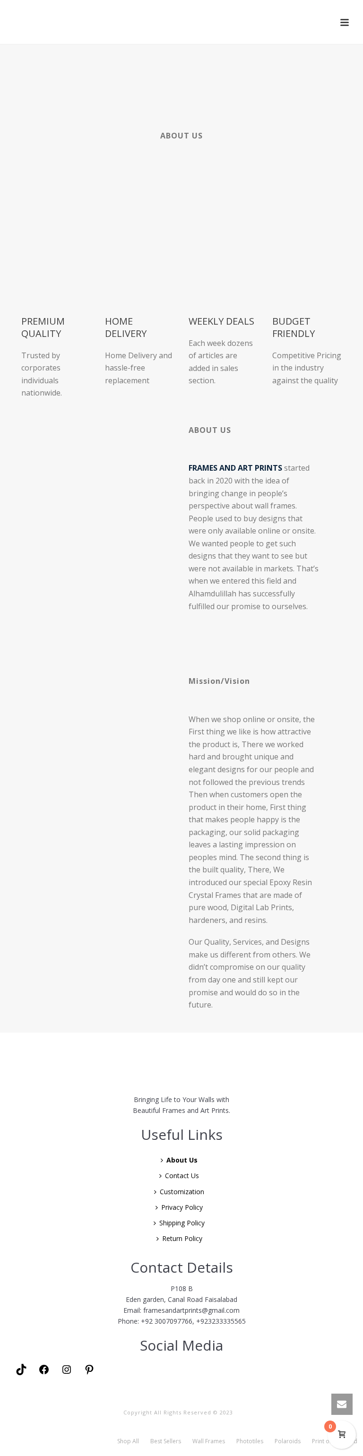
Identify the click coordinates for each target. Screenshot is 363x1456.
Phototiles (249, 1441)
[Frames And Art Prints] (182, 21)
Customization (182, 1191)
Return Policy (182, 1238)
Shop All (128, 1441)
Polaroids (288, 1441)
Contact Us (182, 1175)
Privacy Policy (182, 1207)
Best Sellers (165, 1441)
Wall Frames (208, 1441)
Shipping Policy (182, 1222)
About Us (182, 1159)
